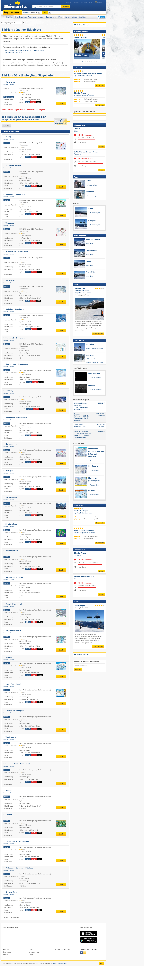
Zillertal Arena (80, 553)
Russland (5, 84)
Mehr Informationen (60, 963)
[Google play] (88, 942)
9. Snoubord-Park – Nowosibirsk (16, 764)
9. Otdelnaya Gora (10, 551)
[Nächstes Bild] (103, 48)
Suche (7, 126)
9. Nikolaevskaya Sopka (13, 577)
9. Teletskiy (8, 391)
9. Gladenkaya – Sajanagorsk (15, 417)
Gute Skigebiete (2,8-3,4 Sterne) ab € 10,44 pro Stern (23, 50)
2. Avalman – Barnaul (12, 166)
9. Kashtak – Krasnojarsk (13, 711)
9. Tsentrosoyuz (10, 737)
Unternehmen (34, 952)
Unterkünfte (82, 17)
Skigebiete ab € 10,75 (12, 52)
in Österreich (87, 75)
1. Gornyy (7, 137)
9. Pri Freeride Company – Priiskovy (18, 868)
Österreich (77, 154)
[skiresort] (15, 5)
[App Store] (88, 936)
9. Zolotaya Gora (10, 524)
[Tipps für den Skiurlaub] (101, 17)
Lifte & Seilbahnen (71, 17)
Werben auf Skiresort (62, 949)
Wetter (60, 17)
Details (61, 103)
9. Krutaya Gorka (10, 892)
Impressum (7, 952)
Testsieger (68, 2)
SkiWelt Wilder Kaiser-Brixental (87, 152)
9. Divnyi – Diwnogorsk (12, 604)
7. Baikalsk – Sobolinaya (13, 309)
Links (31, 949)
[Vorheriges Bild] (75, 48)
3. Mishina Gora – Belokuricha (15, 252)
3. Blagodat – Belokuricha (14, 194)
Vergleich (41, 17)
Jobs (90, 2)
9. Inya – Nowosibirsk (12, 684)
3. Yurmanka (8, 223)
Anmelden (78, 669)
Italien (76, 131)
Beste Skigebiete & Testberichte (25, 17)
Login (31, 955)
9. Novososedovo (10, 444)
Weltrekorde (84, 2)
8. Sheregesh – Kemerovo (14, 338)
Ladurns (77, 128)
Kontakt (6, 949)
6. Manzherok (9, 281)
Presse (5, 955)
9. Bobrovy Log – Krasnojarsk (15, 364)
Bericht (101, 146)
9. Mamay (7, 791)
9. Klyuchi (7, 657)
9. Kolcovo (7, 815)
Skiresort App (86, 928)
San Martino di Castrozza (84, 576)
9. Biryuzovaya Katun (12, 631)
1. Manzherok (9, 82)
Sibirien (12, 84)
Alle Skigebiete (8, 17)
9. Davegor (7, 471)
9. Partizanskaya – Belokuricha (16, 841)
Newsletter (76, 2)
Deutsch (99, 2)
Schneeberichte (51, 17)
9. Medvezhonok (10, 497)
